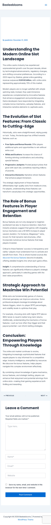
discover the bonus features (14, 258)
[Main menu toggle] (46, 5)
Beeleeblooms (12, 5)
